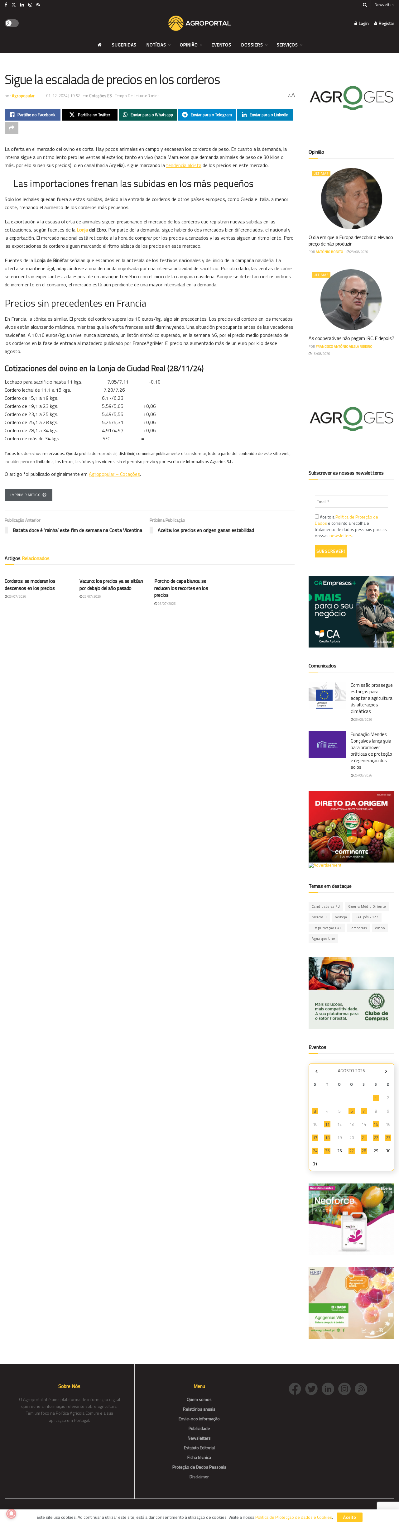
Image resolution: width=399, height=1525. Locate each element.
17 (315, 1138)
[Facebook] (297, 1388)
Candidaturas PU (326, 906)
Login (363, 23)
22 (376, 1138)
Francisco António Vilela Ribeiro (344, 346)
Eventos (221, 44)
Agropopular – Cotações (114, 474)
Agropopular (23, 96)
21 (364, 1138)
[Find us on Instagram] (30, 5)
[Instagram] (346, 1388)
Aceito (349, 1517)
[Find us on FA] (6, 5)
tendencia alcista (183, 165)
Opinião (189, 44)
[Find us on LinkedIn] (22, 5)
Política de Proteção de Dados (346, 520)
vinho (380, 927)
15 (376, 1124)
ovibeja (341, 917)
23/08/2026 (358, 251)
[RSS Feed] (362, 1388)
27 (351, 1151)
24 (315, 1151)
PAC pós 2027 (366, 917)
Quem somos (199, 1399)
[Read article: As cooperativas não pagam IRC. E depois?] (351, 300)
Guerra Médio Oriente (367, 906)
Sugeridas (124, 44)
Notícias (156, 44)
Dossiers (252, 44)
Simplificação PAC (327, 927)
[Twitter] (313, 1388)
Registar (386, 23)
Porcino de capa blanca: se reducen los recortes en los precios (181, 588)
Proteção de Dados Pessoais (199, 1467)
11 (327, 1124)
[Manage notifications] (11, 1514)
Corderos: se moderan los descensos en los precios (30, 584)
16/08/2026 (320, 353)
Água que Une (323, 938)
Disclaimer (199, 1476)
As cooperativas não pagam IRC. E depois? (351, 338)
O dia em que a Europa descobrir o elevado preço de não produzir (351, 240)
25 (327, 1151)
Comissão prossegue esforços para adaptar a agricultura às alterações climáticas (372, 698)
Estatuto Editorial (199, 1447)
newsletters (340, 535)
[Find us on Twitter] (14, 5)
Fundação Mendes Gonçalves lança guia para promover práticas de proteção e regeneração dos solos (371, 751)
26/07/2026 (16, 596)
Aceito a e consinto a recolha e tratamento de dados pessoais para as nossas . (351, 526)
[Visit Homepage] (199, 23)
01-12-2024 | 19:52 (63, 96)
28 (364, 1151)
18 (327, 1138)
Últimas (321, 173)
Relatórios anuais (199, 1409)
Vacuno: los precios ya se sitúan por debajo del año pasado (111, 584)
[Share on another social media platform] (11, 128)
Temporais (358, 927)
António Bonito (329, 251)
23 (388, 1138)
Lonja (82, 229)
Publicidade (199, 1428)
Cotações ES (100, 96)
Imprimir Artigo (25, 494)
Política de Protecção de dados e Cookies (293, 1517)
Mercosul (319, 917)
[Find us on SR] (38, 5)
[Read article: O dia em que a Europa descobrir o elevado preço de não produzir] (351, 198)
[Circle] (330, 1388)
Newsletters (384, 4)
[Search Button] (365, 4)
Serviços (287, 44)
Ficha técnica (199, 1457)
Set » (386, 1071)
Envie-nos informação (199, 1418)
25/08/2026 (362, 719)
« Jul (316, 1071)
